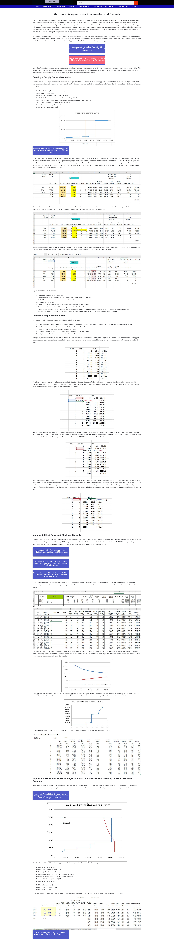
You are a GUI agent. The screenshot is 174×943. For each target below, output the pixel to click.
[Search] (136, 3)
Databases (72, 6)
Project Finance (47, 6)
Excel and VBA (109, 6)
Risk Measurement (84, 6)
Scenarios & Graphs (122, 6)
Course (134, 6)
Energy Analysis (97, 6)
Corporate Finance (60, 6)
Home (37, 6)
